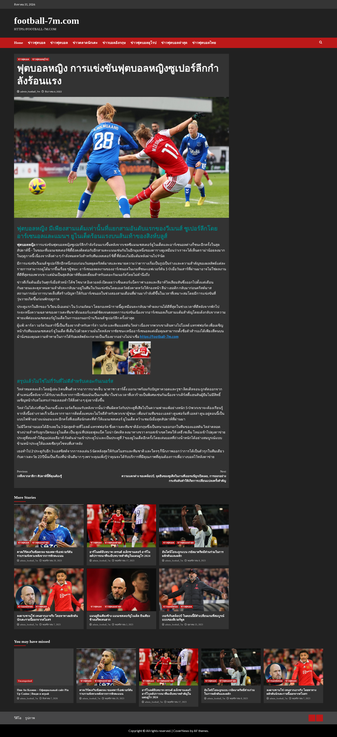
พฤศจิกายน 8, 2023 (197, 560)
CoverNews (181, 731)
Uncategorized (25, 681)
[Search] (320, 42)
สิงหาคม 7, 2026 (50, 698)
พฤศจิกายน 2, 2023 (124, 624)
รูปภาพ (30, 718)
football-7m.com (46, 20)
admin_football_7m (30, 91)
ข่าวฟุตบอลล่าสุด (174, 43)
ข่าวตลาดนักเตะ (85, 43)
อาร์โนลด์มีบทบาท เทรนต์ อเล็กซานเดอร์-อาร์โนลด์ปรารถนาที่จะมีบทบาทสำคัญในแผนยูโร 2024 (167, 694)
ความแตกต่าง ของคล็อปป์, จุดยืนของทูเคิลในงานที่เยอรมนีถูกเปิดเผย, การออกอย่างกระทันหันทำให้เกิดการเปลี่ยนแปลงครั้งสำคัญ (173, 476)
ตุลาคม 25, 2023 (195, 624)
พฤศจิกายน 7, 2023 (52, 624)
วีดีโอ (17, 718)
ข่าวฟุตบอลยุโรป (143, 43)
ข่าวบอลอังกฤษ (114, 43)
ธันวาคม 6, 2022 (53, 91)
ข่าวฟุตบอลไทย (204, 43)
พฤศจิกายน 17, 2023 (124, 560)
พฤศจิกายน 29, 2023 (52, 560)
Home (18, 43)
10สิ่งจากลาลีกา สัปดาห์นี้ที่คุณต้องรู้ (39, 474)
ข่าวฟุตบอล (36, 43)
